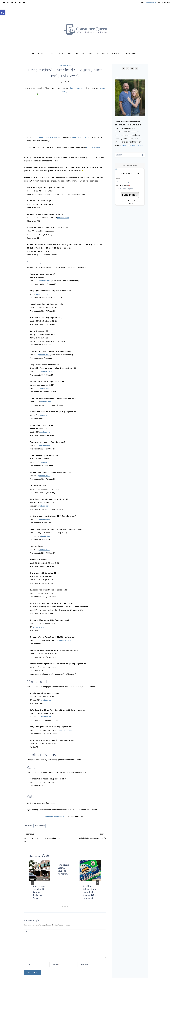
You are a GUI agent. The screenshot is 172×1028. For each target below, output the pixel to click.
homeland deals (65, 65)
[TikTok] (16, 2)
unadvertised (40, 825)
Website (84, 964)
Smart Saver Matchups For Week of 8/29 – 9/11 (42, 838)
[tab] (61, 906)
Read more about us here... (133, 145)
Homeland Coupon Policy (55, 816)
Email (56, 964)
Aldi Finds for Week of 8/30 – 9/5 (92, 836)
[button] (2, 12)
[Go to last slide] (32, 882)
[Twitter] (20, 2)
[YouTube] (23, 2)
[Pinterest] (12, 2)
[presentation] (39, 870)
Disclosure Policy (76, 88)
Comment (29, 932)
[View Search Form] (143, 54)
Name (28, 964)
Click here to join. (93, 147)
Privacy (134, 165)
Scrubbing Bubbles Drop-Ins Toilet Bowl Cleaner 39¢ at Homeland (90, 892)
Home (32, 53)
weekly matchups (79, 137)
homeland (29, 825)
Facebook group (151, 2)
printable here (63, 218)
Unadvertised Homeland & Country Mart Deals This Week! (39, 892)
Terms (129, 165)
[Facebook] (4, 2)
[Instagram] (8, 2)
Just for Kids (102, 53)
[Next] (97, 882)
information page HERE (49, 137)
